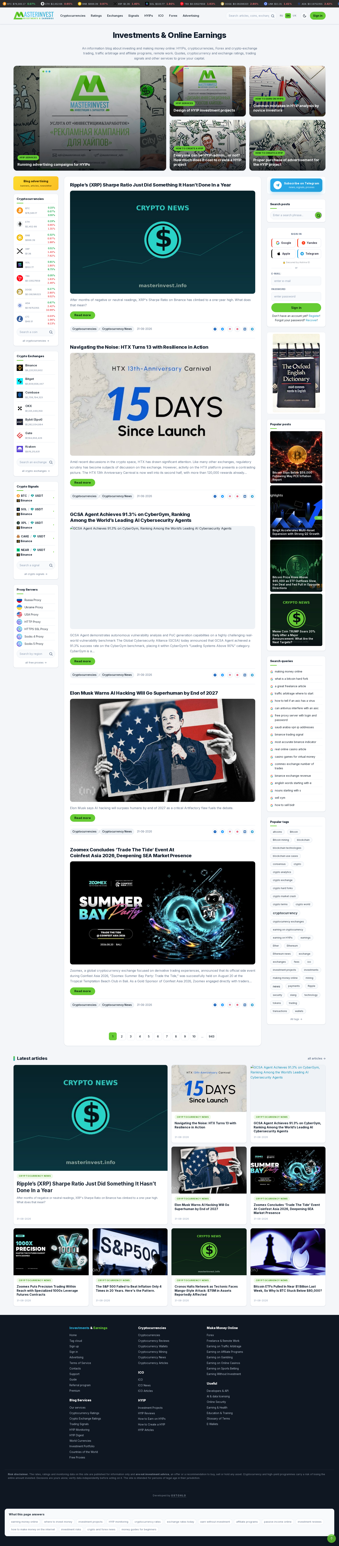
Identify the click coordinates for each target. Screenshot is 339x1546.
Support (74, 1374)
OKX (28, 406)
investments (311, 969)
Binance (31, 365)
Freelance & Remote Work (223, 1340)
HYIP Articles (146, 1430)
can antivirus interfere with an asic (297, 708)
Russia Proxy (33, 600)
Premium (74, 1390)
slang (293, 994)
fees (296, 961)
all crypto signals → (35, 574)
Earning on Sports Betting (223, 1368)
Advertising (191, 15)
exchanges (279, 961)
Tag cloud (75, 1340)
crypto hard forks (283, 888)
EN (288, 15)
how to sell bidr (285, 805)
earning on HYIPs (283, 937)
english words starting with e (293, 783)
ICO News (144, 1385)
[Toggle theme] (304, 16)
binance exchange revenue (293, 775)
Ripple (311, 985)
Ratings (96, 15)
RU (281, 15)
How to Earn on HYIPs (152, 1418)
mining (309, 977)
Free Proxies (77, 1457)
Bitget (29, 379)
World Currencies (80, 1440)
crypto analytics (282, 872)
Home (73, 1335)
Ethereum (292, 945)
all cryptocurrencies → (36, 340)
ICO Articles (145, 1390)
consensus (279, 864)
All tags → (296, 1019)
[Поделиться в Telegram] (252, 329)
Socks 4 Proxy (34, 636)
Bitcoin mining (281, 839)
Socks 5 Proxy (34, 643)
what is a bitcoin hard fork (291, 678)
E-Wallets (212, 1424)
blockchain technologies (287, 847)
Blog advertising (36, 183)
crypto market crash (284, 896)
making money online (288, 671)
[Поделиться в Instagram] (230, 329)
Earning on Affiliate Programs (225, 1351)
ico (309, 961)
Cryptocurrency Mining (152, 1351)
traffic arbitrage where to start (294, 693)
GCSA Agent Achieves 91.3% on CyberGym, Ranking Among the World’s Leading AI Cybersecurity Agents (130, 517)
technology (311, 994)
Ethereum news (282, 953)
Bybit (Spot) (33, 419)
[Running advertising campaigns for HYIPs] (90, 118)
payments (294, 985)
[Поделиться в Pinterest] (237, 329)
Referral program (80, 1385)
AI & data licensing (218, 1396)
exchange (304, 953)
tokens (277, 1003)
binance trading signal (289, 734)
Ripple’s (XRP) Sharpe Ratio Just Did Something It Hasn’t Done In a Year (150, 185)
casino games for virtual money (295, 756)
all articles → (317, 1058)
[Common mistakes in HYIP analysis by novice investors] (287, 91)
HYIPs (148, 15)
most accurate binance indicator (295, 742)
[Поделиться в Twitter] (222, 329)
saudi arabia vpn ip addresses (294, 727)
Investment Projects (150, 1407)
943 (211, 1036)
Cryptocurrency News (117, 328)
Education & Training (220, 1413)
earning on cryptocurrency (288, 929)
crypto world (303, 904)
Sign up (74, 1346)
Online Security (216, 1401)
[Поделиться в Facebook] (215, 329)
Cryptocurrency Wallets (153, 1346)
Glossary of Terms (218, 1418)
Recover (311, 320)
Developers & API (218, 1390)
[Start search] (318, 215)
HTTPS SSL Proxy (36, 629)
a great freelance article (290, 686)
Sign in (318, 15)
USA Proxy (31, 614)
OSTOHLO (178, 1495)
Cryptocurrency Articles (153, 1363)
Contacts (75, 1368)
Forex (173, 15)
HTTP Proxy (33, 621)
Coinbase (32, 392)
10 (194, 1036)
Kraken (30, 446)
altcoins (277, 831)
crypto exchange (283, 880)
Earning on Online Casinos (223, 1363)
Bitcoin (294, 831)
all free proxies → (36, 662)
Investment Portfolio (82, 1446)
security (277, 994)
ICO (161, 15)
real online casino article (290, 749)
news (276, 986)
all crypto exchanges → (36, 470)
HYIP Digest (76, 1435)
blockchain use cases (285, 855)
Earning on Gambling (220, 1357)
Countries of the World (83, 1452)
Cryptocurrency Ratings (84, 1413)
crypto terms (280, 904)
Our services (77, 1407)
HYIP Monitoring (79, 1429)
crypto (297, 864)
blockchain (303, 839)
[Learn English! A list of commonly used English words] (296, 373)
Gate (28, 433)
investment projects (284, 969)
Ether (276, 945)
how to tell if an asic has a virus (295, 700)
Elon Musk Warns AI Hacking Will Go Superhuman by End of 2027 (144, 693)
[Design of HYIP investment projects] (208, 91)
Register (314, 315)
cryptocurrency (285, 913)
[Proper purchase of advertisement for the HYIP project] (287, 145)
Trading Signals (79, 1424)
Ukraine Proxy (34, 607)
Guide (73, 1379)
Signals (133, 15)
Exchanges (115, 15)
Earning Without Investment (224, 1374)
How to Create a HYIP (151, 1424)
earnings (306, 937)
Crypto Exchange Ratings (85, 1418)
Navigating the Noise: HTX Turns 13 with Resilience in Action (139, 347)
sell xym (280, 797)
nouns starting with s (288, 790)
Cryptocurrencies (72, 15)
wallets (299, 1011)
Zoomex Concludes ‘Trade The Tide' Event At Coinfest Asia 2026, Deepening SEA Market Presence (131, 852)
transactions (280, 1011)
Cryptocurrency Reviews (153, 1340)
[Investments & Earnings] (33, 15)
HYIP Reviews (146, 1413)
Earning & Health (217, 1407)
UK (294, 15)
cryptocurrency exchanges (288, 921)
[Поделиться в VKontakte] (245, 329)
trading (293, 1003)
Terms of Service (80, 1363)
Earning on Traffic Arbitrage (224, 1346)
